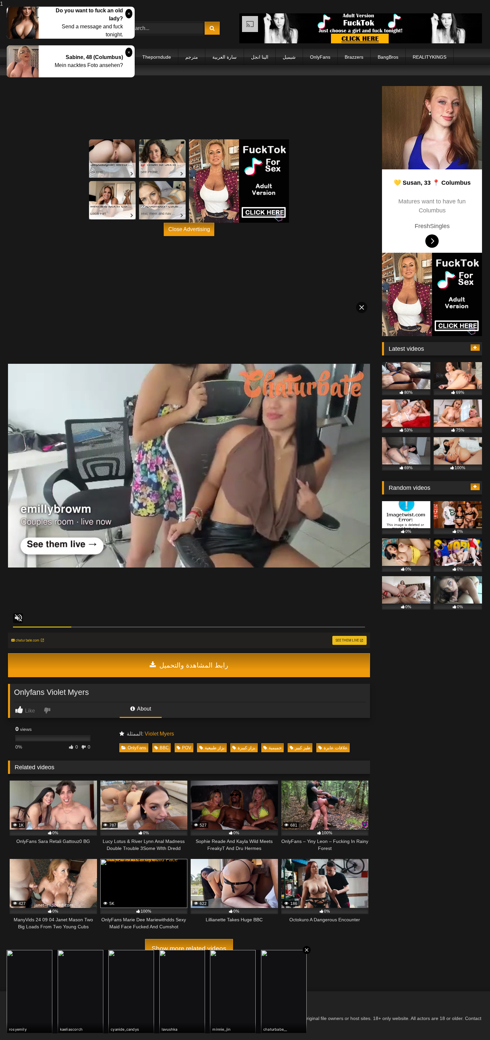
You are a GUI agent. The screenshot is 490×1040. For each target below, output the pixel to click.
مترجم (191, 57)
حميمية (275, 747)
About (143, 709)
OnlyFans (320, 57)
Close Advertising (189, 229)
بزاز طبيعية (215, 747)
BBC (164, 747)
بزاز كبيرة (246, 747)
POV (186, 747)
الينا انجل (259, 57)
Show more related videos (189, 948)
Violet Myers (159, 734)
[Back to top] (469, 1021)
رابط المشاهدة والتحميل (192, 665)
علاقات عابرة (336, 747)
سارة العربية (224, 57)
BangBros (388, 57)
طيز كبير (302, 747)
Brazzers (354, 57)
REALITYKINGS (429, 57)
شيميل (289, 57)
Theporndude (156, 57)
